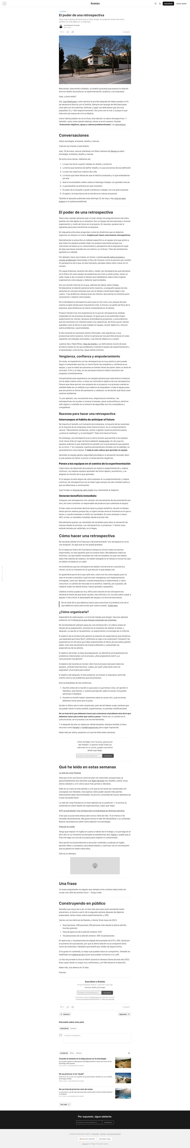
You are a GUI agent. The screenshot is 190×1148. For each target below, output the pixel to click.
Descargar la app (104, 1139)
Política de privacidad (108, 999)
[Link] (56, 135)
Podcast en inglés (67, 827)
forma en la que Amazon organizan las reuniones (94, 620)
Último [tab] (72, 1053)
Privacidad (95, 1134)
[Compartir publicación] (160, 4)
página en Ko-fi (79, 954)
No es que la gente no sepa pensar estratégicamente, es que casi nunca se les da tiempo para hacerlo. (85, 1062)
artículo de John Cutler (83, 490)
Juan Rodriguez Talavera (72, 25)
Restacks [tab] (73, 1028)
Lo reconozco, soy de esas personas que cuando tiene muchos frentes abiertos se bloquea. (85, 1093)
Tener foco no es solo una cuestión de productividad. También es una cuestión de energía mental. (85, 1078)
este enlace (120, 124)
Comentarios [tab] (64, 1028)
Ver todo (64, 1104)
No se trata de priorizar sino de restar (76, 1089)
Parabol (76, 727)
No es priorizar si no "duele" (71, 1074)
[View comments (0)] (68, 32)
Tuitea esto (112, 605)
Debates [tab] (78, 1053)
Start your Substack (88, 1139)
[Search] (156, 4)
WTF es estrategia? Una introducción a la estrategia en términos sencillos (91, 811)
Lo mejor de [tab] (64, 1053)
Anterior (66, 1014)
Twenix (114, 835)
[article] (95, 1063)
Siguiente (123, 1014)
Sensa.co (115, 151)
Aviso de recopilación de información (88, 999)
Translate (63, 11)
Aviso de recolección (114, 1134)
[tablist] (68, 1028)
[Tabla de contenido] (2, 573)
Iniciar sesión (181, 4)
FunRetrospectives (90, 727)
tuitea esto (104, 441)
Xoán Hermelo (98, 781)
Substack (85, 1144)
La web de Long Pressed (70, 773)
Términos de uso (95, 997)
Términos (103, 1134)
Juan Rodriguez (70, 101)
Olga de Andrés (90, 344)
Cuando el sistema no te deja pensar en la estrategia (82, 1059)
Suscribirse (168, 4)
